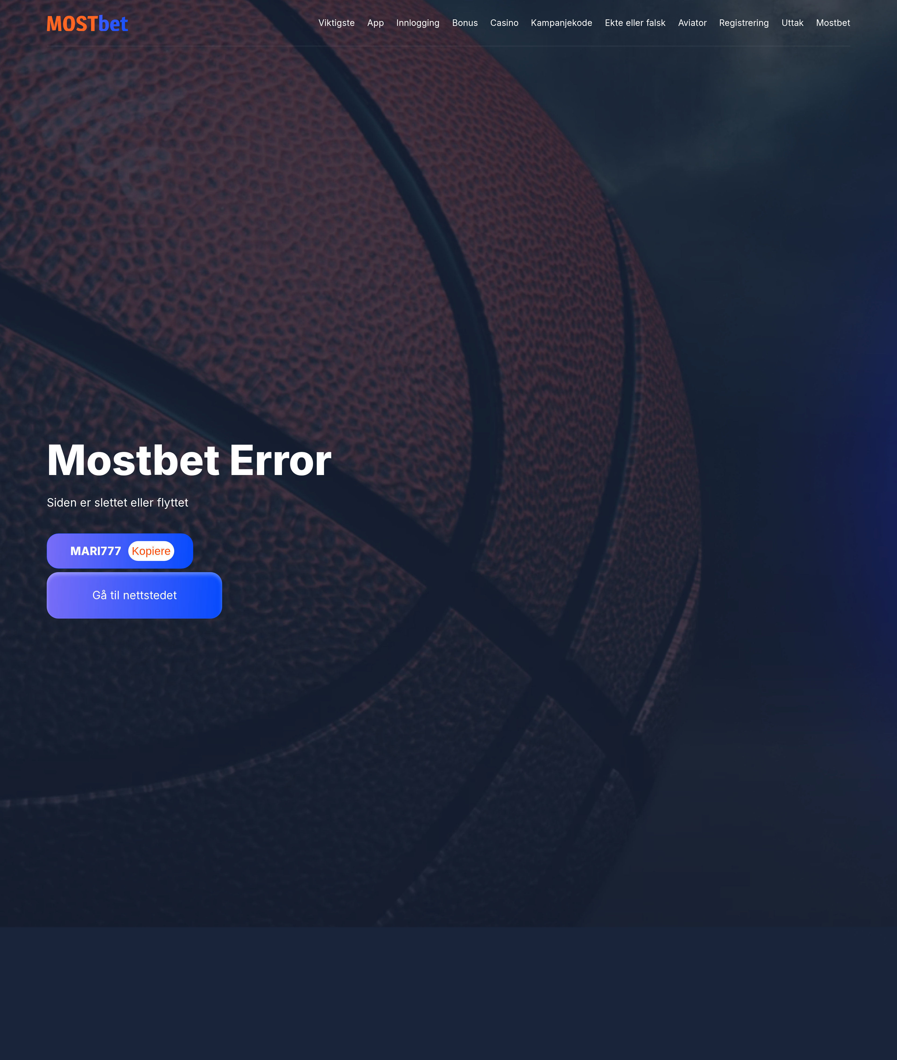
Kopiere (151, 551)
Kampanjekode (561, 23)
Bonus (465, 23)
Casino (504, 23)
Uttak (793, 23)
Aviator (692, 23)
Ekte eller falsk (635, 23)
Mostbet (833, 23)
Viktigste (336, 23)
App (375, 23)
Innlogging (418, 23)
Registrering (744, 23)
